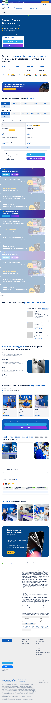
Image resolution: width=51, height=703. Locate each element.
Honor (25, 103)
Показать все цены (25, 147)
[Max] (48, 4)
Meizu (45, 103)
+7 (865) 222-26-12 (18, 8)
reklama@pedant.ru (5, 672)
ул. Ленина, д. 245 (34, 7)
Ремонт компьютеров (26, 646)
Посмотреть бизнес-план (44, 1)
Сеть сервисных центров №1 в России (43, 652)
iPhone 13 (5, 113)
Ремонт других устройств (43, 10)
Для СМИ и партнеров (40, 641)
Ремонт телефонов (13, 10)
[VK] (46, 4)
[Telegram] (43, 4)
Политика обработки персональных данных (9, 680)
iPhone (5, 103)
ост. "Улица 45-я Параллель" (21, 7)
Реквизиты (38, 645)
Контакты (37, 643)
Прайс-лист (38, 650)
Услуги (3, 12)
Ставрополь (5, 4)
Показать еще (25, 492)
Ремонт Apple (4, 10)
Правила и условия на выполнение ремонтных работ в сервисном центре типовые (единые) (17, 679)
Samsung (15, 103)
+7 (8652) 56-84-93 (38, 338)
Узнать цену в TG (26, 424)
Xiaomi (35, 103)
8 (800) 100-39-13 (6, 660)
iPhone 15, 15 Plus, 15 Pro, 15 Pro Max (44, 627)
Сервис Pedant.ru (5, 14)
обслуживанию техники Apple (35, 567)
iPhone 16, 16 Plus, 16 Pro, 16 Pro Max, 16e (35, 627)
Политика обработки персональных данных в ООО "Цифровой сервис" (13, 681)
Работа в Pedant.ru (39, 656)
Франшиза (38, 646)
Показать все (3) (45, 308)
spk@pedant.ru (4, 670)
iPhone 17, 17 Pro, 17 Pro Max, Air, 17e (26, 627)
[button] (14, 120)
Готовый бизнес (39, 648)
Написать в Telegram (14, 41)
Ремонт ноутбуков (22, 10)
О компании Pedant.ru (40, 639)
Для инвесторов (39, 654)
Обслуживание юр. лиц (40, 657)
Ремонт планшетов (32, 10)
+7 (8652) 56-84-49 (33, 8)
